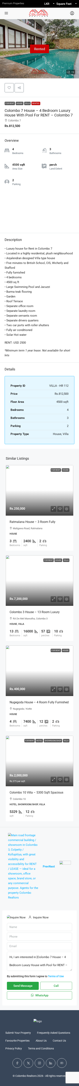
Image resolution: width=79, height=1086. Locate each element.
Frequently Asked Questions (53, 1032)
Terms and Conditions (41, 1048)
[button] (9, 87)
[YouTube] (62, 1063)
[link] (39, 490)
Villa (27, 103)
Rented (36, 103)
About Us (41, 1040)
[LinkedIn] (50, 1063)
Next (52, 866)
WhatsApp (41, 995)
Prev (46, 866)
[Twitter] (28, 1063)
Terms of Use (56, 976)
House (19, 103)
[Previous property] (23, 866)
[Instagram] (39, 1063)
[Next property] (65, 866)
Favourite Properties (17, 1040)
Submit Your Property (18, 1032)
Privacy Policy (13, 1048)
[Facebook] (17, 1063)
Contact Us (59, 1040)
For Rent (9, 103)
